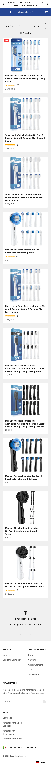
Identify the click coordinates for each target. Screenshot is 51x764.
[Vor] (47, 4)
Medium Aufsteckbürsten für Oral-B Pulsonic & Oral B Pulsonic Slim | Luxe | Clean (25, 78)
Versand (32, 660)
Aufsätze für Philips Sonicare (12, 724)
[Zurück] (3, 4)
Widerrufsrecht (35, 664)
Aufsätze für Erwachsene (9, 732)
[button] (43, 762)
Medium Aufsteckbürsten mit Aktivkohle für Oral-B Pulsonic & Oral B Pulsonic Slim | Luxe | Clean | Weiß (25, 368)
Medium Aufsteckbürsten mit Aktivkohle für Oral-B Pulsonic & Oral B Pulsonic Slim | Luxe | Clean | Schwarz (25, 423)
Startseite (7, 717)
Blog (30, 655)
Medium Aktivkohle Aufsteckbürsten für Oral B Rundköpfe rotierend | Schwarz (24, 531)
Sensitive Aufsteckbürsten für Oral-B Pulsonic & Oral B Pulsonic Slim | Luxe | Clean (25, 138)
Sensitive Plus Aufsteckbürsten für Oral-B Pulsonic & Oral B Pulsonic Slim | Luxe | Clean (25, 197)
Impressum (33, 674)
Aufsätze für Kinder (12, 738)
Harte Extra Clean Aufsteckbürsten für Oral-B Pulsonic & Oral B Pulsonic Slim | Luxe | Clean (25, 309)
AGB (30, 669)
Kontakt (6, 655)
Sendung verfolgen (12, 660)
